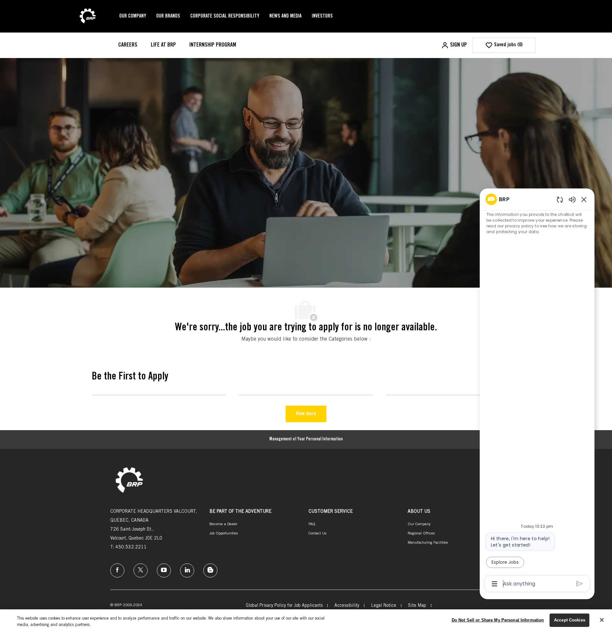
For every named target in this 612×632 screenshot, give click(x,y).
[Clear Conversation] (560, 199)
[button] (454, 45)
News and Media (285, 16)
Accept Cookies (569, 620)
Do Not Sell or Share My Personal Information (498, 620)
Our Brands (168, 16)
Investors (322, 16)
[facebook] (117, 570)
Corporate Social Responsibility (224, 16)
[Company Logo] (87, 16)
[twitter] (141, 570)
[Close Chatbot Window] (584, 199)
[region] (537, 390)
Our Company (132, 16)
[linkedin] (187, 570)
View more (306, 413)
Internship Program (212, 45)
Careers (127, 45)
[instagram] (164, 570)
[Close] (602, 620)
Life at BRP (163, 45)
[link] (129, 481)
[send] (580, 584)
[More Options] (495, 584)
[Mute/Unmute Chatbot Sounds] (572, 199)
